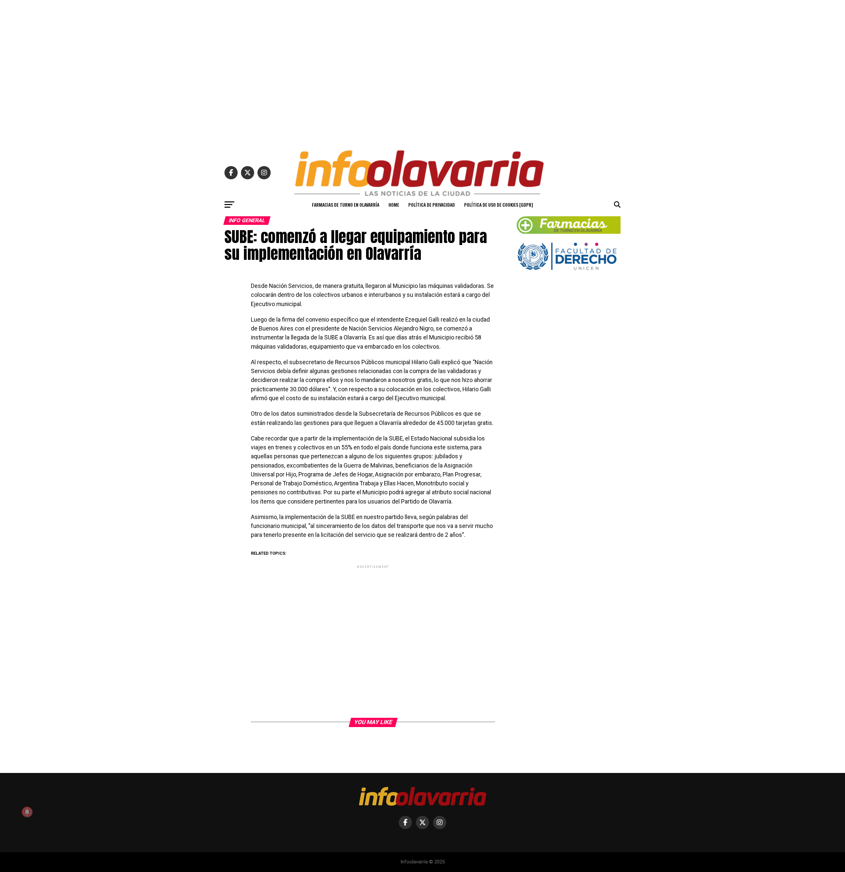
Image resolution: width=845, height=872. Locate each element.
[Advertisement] (422, 72)
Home (394, 204)
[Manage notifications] (27, 812)
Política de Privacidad (431, 204)
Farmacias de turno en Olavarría (345, 204)
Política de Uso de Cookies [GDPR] (498, 204)
